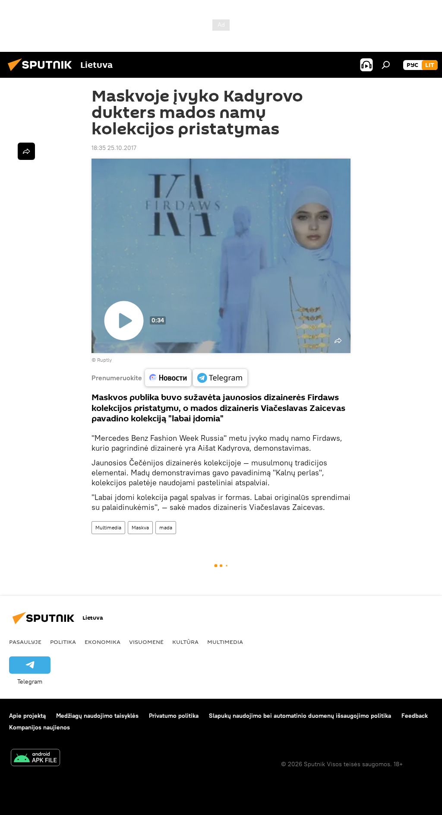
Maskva (140, 527)
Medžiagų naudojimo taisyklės (97, 715)
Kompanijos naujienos (39, 727)
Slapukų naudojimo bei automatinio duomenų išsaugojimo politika (300, 715)
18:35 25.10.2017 (114, 148)
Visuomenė (146, 642)
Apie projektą (27, 715)
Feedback (414, 715)
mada (165, 527)
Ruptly (104, 360)
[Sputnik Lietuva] (42, 72)
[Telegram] (220, 377)
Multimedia (108, 527)
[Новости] (168, 377)
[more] (26, 151)
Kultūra (185, 642)
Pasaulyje (25, 642)
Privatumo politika (174, 715)
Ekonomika (102, 642)
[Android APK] (35, 758)
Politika (63, 642)
